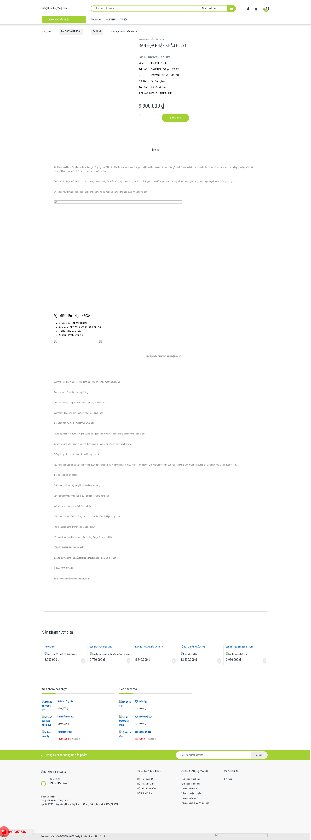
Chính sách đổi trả (189, 788)
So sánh (166, 57)
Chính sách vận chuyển (191, 793)
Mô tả (155, 149)
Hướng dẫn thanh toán (191, 783)
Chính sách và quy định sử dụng (195, 803)
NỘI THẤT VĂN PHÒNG (71, 31)
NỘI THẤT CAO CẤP (145, 779)
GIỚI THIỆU (111, 19)
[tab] (155, 151)
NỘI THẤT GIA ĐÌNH (145, 783)
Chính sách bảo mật (190, 798)
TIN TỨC (124, 19)
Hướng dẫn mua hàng (190, 779)
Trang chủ (46, 31)
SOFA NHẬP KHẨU (145, 793)
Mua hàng (176, 117)
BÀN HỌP (97, 31)
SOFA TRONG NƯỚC (65, 836)
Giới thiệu (228, 779)
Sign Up (259, 755)
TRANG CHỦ (96, 19)
